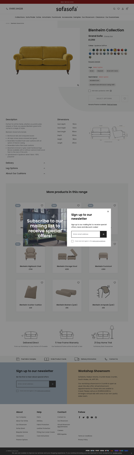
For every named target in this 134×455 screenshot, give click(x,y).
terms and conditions (98, 241)
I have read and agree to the (90, 241)
